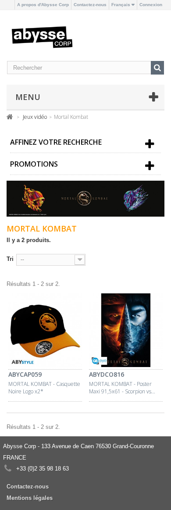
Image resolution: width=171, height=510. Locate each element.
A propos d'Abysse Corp (43, 4)
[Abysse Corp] (42, 37)
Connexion (150, 4)
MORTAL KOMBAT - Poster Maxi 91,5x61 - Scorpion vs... (122, 387)
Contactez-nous (90, 4)
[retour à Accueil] (10, 116)
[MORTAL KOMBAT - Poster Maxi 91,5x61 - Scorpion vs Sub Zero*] (126, 331)
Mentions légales (30, 498)
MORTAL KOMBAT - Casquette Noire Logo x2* (44, 387)
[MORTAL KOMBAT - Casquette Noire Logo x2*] (45, 331)
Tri (10, 259)
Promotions (34, 164)
